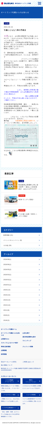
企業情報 (4, 350)
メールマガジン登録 (9, 394)
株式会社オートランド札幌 (23, 3)
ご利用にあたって (28, 362)
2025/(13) (6, 290)
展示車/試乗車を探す (29, 337)
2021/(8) (6, 310)
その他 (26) (7, 245)
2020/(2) (6, 315)
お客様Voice (5, 339)
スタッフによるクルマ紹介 (9, 343)
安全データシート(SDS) (8, 362)
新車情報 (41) (8, 235)
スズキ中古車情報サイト (9, 407)
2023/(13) (6, 300)
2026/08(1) (7, 259)
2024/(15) (6, 295)
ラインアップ (27, 340)
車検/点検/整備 (5, 346)
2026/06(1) (7, 264)
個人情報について (6, 365)
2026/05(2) (7, 269)
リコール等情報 (31, 394)
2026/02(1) (7, 279)
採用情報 (4, 354)
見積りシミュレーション (31, 380)
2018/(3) (6, 320)
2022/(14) (6, 305)
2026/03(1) (7, 274)
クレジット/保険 (28, 346)
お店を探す (26, 333)
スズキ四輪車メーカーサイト (9, 380)
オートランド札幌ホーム (9, 329)
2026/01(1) (7, 285)
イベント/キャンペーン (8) (12, 240)
